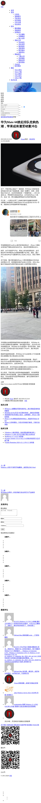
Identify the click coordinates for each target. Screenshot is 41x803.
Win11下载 (18, 72)
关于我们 (4, 725)
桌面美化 (21, 52)
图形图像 (18, 28)
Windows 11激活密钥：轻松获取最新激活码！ (20, 432)
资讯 (12, 12)
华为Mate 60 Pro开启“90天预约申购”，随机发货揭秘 (22, 413)
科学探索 (18, 20)
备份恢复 (21, 46)
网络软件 (18, 54)
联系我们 (30, 725)
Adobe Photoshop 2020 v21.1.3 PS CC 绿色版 (19, 442)
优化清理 (21, 44)
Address (3, 525)
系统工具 (18, 40)
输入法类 (21, 38)
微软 (12, 68)
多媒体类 (18, 30)
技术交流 (14, 80)
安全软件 (21, 42)
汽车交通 (18, 22)
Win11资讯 (18, 70)
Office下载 (18, 78)
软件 (12, 26)
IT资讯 (17, 14)
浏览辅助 (21, 58)
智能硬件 (18, 16)
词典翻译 (21, 36)
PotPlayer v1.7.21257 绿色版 (14, 436)
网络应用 (21, 60)
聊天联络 (21, 62)
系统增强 (21, 48)
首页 (12, 10)
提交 (3, 529)
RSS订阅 (36, 725)
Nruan (23, 139)
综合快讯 (18, 24)
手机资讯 (18, 18)
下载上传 (21, 56)
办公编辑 (21, 34)
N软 (30, 139)
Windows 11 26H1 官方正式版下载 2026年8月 (20, 434)
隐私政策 (17, 725)
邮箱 (2, 522)
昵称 (2, 518)
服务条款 (10, 725)
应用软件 (18, 32)
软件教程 (18, 66)
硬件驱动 (21, 50)
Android (17, 64)
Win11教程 (18, 74)
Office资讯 (18, 76)
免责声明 (23, 725)
